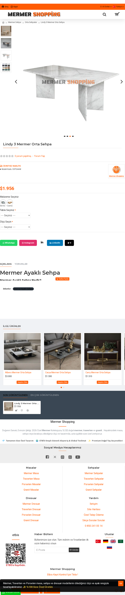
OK (121, 583)
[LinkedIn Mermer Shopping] (41, 242)
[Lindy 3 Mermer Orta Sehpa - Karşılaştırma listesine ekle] (27, 410)
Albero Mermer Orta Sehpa (18, 372)
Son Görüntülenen (15, 395)
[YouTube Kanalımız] (78, 457)
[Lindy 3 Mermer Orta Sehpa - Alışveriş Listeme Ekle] (22, 410)
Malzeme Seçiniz (9, 196)
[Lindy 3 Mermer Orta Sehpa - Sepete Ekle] (16, 410)
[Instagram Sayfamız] (62, 457)
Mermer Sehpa (14, 22)
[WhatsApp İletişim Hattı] (70, 457)
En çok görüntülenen (45, 395)
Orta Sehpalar (31, 22)
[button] (16, 82)
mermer (78, 430)
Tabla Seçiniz (7, 210)
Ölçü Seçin (5, 221)
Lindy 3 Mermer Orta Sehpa (26, 403)
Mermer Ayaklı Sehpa (23, 289)
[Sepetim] (117, 14)
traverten (88, 430)
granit (99, 430)
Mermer (46, 430)
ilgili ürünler (12, 326)
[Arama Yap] (104, 14)
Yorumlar (21, 264)
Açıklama (6, 264)
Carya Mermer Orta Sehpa (58, 372)
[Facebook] (47, 457)
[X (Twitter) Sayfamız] (55, 457)
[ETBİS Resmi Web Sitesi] (16, 555)
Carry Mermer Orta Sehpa (98, 372)
